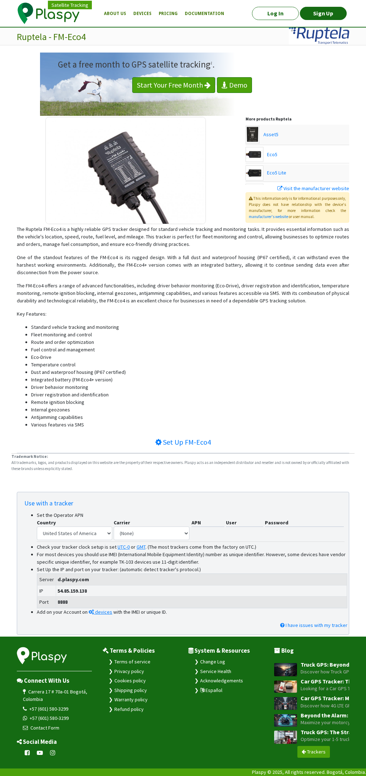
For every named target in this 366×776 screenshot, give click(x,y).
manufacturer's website (268, 216)
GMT (141, 547)
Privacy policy (129, 671)
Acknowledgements (221, 680)
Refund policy (129, 709)
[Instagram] (52, 753)
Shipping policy (130, 690)
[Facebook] (27, 753)
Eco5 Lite (276, 172)
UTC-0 (124, 547)
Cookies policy (130, 680)
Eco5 (272, 154)
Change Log (212, 661)
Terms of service (132, 661)
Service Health (215, 671)
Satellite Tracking (69, 5)
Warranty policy (131, 699)
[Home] (52, 13)
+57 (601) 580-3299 (48, 709)
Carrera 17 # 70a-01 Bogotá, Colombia (55, 695)
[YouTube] (40, 753)
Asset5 (270, 134)
